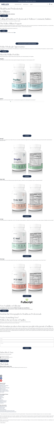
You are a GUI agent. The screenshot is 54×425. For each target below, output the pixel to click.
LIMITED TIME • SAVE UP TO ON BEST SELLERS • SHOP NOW (27, 1)
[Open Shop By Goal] (28, 4)
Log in (15, 32)
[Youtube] (1, 381)
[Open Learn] (32, 4)
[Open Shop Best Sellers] (21, 4)
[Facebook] (1, 378)
